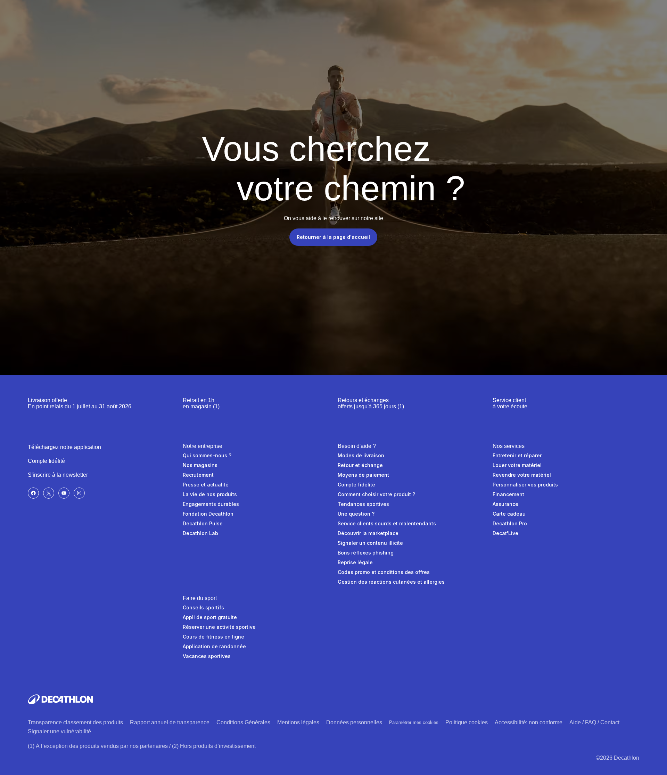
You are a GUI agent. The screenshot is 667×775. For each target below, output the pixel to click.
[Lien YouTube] (63, 493)
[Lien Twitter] (48, 493)
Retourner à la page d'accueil (333, 237)
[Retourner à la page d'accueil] (60, 699)
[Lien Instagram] (79, 493)
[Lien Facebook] (33, 493)
